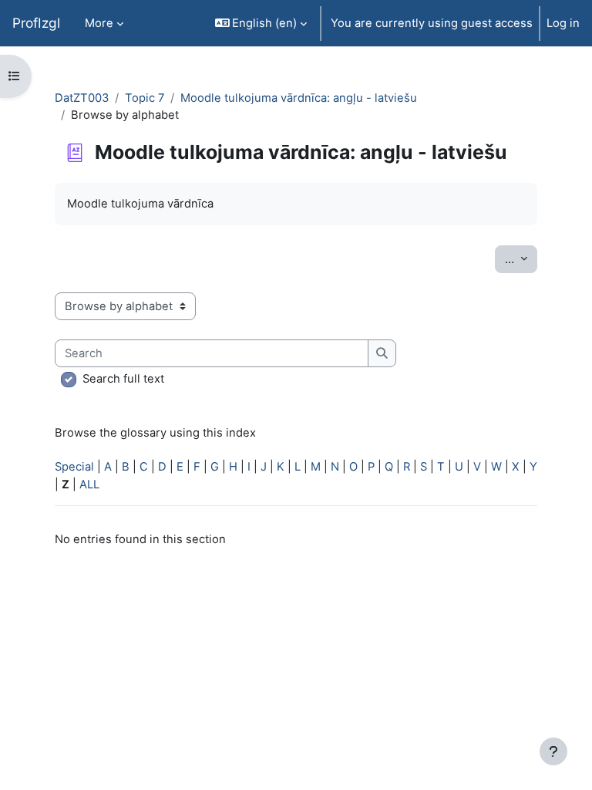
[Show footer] (553, 751)
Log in (563, 23)
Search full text (123, 379)
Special (74, 467)
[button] (261, 23)
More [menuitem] (99, 23)
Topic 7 (144, 98)
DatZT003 (82, 98)
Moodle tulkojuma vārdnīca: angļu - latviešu (298, 98)
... (521, 259)
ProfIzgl (36, 23)
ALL (89, 484)
